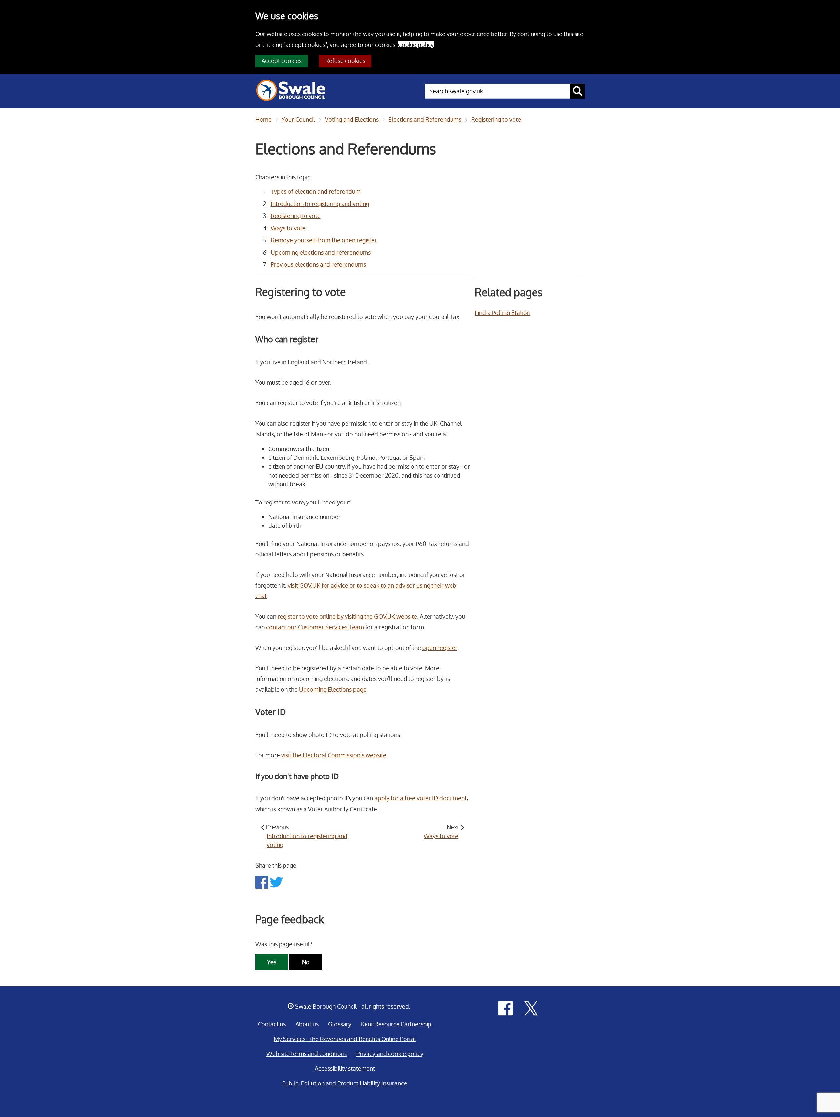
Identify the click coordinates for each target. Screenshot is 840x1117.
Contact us (272, 1024)
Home (263, 119)
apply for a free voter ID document (420, 798)
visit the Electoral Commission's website (333, 755)
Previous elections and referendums (318, 264)
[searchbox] (497, 91)
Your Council (299, 119)
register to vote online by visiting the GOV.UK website (347, 616)
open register (439, 647)
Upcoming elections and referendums (321, 252)
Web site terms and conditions (306, 1053)
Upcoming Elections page (333, 689)
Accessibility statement (345, 1068)
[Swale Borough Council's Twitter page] (531, 1007)
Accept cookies (282, 60)
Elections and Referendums (425, 119)
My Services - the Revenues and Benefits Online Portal (345, 1038)
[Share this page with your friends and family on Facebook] (262, 881)
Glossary (339, 1024)
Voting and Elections (352, 119)
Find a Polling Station (502, 312)
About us (307, 1024)
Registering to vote (496, 119)
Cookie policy (416, 44)
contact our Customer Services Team (315, 627)
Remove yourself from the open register (324, 240)
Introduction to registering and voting (320, 203)
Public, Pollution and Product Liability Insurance (344, 1083)
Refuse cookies (345, 60)
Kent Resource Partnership (396, 1024)
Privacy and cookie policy (389, 1053)
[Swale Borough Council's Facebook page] (506, 1007)
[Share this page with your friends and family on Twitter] (276, 881)
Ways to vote (288, 228)
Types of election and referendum (316, 191)
